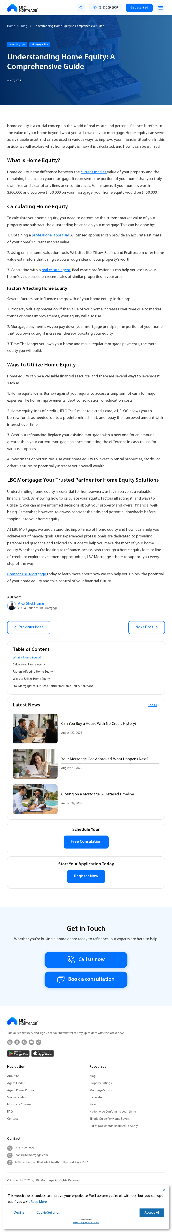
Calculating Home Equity (29, 664)
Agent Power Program (21, 1090)
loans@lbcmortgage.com (31, 1155)
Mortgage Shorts (101, 1090)
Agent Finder (15, 1083)
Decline (19, 1213)
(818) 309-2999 (24, 1148)
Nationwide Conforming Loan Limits (113, 1111)
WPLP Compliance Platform (86, 1222)
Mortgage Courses (19, 1104)
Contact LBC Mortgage (27, 574)
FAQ (10, 1111)
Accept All (151, 1213)
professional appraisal (50, 235)
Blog (24, 26)
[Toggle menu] (160, 8)
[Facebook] (24, 1042)
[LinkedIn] (17, 1042)
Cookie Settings (48, 1213)
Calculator (96, 1097)
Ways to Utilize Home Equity (31, 679)
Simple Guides (16, 1097)
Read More (39, 1202)
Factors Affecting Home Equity (33, 671)
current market (94, 172)
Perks (93, 1104)
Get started (139, 7)
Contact (12, 1119)
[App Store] (42, 1053)
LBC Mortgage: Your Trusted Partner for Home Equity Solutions (53, 686)
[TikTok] (38, 1042)
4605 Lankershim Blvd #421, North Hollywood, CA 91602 (51, 1162)
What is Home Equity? (27, 657)
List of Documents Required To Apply (114, 1126)
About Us (13, 1076)
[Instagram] (10, 1042)
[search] (81, 8)
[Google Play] (18, 1053)
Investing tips (17, 44)
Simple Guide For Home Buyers (110, 1119)
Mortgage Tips (40, 44)
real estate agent (56, 270)
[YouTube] (31, 1042)
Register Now (86, 876)
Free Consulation (86, 842)
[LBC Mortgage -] (23, 8)
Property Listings (101, 1083)
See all (152, 705)
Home (11, 26)
